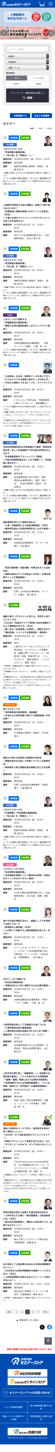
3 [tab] (30, 36)
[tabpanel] (27, 33)
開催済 (38, 84)
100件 (49, 128)
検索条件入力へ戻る (29, 1319)
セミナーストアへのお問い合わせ (29, 1392)
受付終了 (17, 84)
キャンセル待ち (38, 78)
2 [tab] (27, 36)
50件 (40, 128)
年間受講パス (20, 115)
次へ (45, 1311)
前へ (9, 1311)
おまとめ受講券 (41, 115)
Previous (4, 33)
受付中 (16, 78)
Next (51, 33)
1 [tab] (25, 36)
